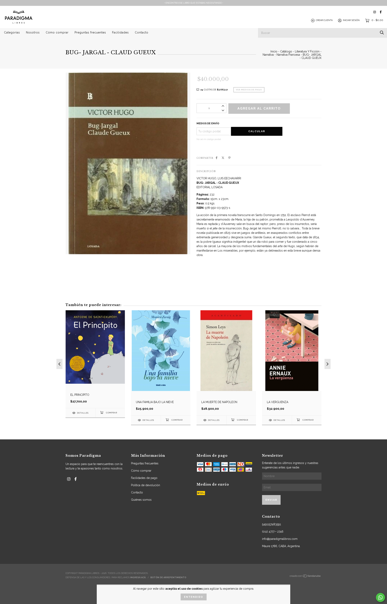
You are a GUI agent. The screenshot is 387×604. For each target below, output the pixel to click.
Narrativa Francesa (288, 54)
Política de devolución (145, 485)
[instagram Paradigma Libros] (375, 12)
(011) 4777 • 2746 (272, 531)
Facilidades (120, 32)
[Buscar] (381, 32)
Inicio (273, 51)
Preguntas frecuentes (90, 32)
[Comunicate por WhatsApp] (380, 597)
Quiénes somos (141, 499)
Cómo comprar (57, 32)
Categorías (12, 32)
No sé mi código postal (209, 139)
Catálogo (286, 51)
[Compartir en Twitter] (223, 158)
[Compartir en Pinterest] (229, 158)
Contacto (141, 32)
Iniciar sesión (351, 20)
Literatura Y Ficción (307, 51)
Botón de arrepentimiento (168, 577)
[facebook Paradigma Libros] (380, 12)
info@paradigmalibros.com (280, 538)
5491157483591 (271, 524)
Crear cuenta (324, 20)
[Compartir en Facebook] (216, 158)
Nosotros (33, 32)
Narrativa (268, 54)
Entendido (193, 597)
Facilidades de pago (144, 478)
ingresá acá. (138, 577)
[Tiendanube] (305, 577)
